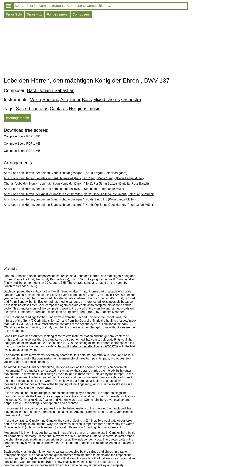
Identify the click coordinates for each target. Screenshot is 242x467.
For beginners (57, 14)
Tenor (75, 99)
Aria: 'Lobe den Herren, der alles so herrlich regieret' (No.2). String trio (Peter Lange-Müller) (64, 188)
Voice (35, 99)
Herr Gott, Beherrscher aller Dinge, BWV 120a (87, 346)
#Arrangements (17, 118)
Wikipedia (10, 268)
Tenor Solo (14, 14)
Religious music (84, 108)
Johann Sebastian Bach (20, 276)
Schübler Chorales (39, 411)
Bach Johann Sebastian (50, 90)
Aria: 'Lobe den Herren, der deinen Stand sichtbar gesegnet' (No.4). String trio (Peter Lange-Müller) (70, 199)
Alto (64, 99)
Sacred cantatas (32, 108)
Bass (87, 99)
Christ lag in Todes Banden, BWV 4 (27, 327)
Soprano (50, 99)
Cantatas (59, 108)
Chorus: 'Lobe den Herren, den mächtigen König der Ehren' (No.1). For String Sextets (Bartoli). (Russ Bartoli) (76, 183)
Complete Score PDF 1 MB (22, 136)
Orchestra (131, 99)
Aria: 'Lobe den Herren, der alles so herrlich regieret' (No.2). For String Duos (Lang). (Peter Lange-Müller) (74, 178)
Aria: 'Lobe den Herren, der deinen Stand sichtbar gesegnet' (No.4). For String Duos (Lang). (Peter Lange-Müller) (79, 204)
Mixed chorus (106, 99)
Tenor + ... (34, 14)
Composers (81, 14)
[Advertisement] (96, 48)
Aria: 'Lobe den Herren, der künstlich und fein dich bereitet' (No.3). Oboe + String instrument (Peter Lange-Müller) (79, 194)
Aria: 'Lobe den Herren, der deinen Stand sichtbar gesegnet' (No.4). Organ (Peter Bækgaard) (65, 173)
